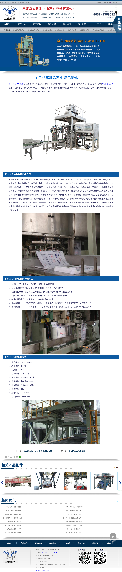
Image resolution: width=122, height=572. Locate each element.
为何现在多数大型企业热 (13, 525)
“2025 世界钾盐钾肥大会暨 (74, 507)
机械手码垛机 (71, 30)
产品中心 (24, 543)
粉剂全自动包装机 (16, 84)
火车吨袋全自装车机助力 (13, 521)
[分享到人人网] (17, 457)
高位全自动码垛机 (98, 30)
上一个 (2, 482)
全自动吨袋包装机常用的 (73, 514)
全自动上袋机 (59, 30)
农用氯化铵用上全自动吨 (73, 518)
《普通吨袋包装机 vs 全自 (74, 521)
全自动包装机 (47, 30)
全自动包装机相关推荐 (116, 467)
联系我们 (95, 543)
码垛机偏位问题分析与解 (13, 514)
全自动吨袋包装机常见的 (73, 510)
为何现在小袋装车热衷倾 (13, 510)
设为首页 (100, 2)
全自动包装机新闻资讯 (116, 501)
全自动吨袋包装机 (18, 30)
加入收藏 (107, 2)
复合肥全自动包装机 (77, 451)
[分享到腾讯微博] (14, 457)
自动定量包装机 (84, 30)
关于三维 (81, 543)
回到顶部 (113, 541)
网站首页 (9, 543)
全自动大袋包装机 (33, 30)
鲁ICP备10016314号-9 (49, 552)
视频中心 (38, 543)
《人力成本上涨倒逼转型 (13, 529)
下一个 (120, 481)
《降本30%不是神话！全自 (13, 518)
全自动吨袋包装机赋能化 (73, 529)
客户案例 (52, 543)
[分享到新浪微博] (11, 457)
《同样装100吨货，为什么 (74, 525)
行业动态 (67, 543)
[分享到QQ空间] (9, 457)
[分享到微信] (20, 457)
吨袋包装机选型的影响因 (13, 507)
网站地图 (114, 2)
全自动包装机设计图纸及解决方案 (37, 451)
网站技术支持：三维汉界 (44, 570)
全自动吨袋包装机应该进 (73, 533)
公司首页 (7, 24)
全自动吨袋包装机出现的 (13, 533)
